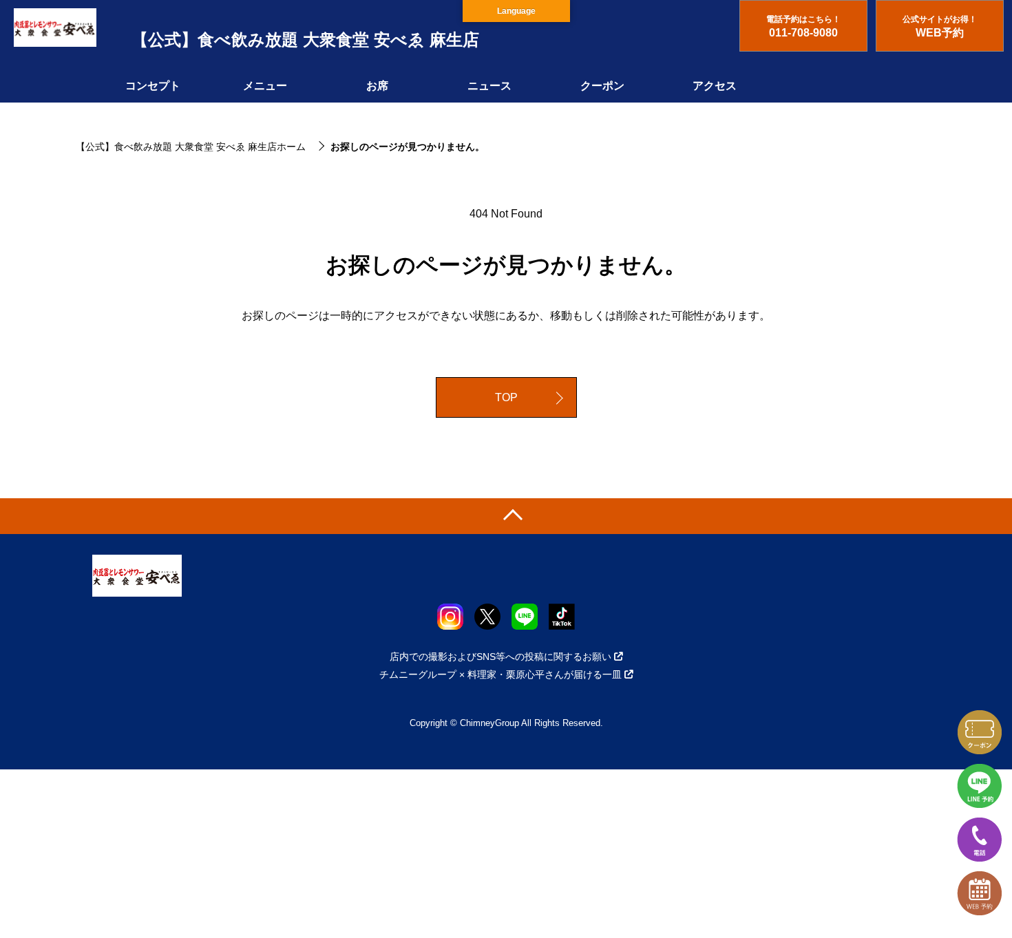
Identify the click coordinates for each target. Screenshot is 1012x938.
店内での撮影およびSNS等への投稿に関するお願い (500, 656)
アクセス (715, 86)
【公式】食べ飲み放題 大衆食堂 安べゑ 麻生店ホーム (191, 146)
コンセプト (152, 86)
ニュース (489, 86)
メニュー (265, 86)
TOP (506, 397)
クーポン (602, 86)
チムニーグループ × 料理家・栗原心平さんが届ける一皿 (500, 674)
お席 (377, 86)
